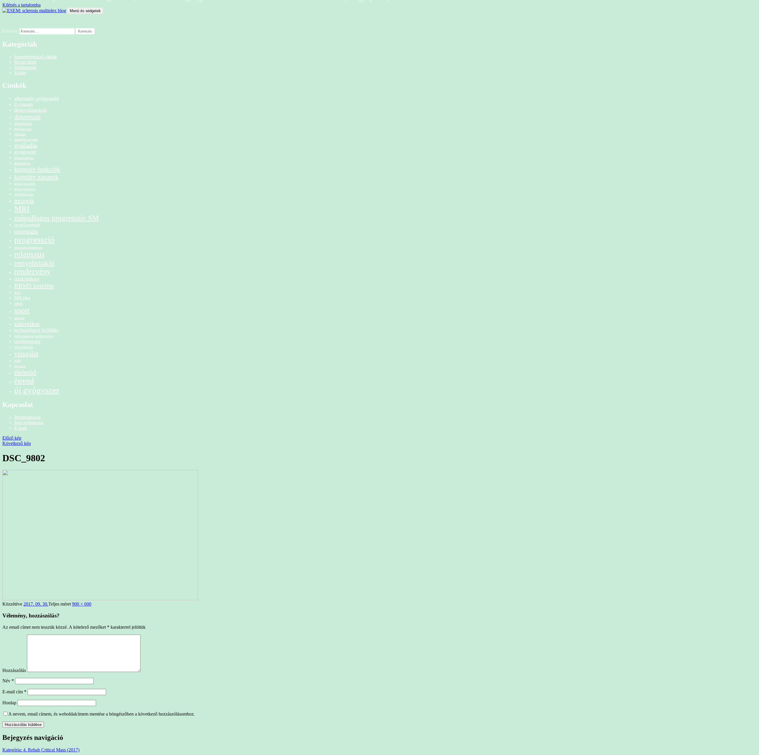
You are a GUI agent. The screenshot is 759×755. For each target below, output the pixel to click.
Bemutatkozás (27, 417)
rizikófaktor (26, 279)
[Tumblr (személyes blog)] (37, 17)
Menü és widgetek (85, 11)
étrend (24, 380)
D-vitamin (23, 104)
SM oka (22, 298)
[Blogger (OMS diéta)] (52, 17)
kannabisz (22, 163)
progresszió (34, 239)
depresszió (27, 116)
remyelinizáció (34, 263)
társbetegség (27, 341)
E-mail (20, 427)
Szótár (20, 72)
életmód (25, 372)
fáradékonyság (26, 139)
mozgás (24, 200)
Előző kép (11, 437)
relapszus (29, 254)
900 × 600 (81, 603)
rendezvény (32, 271)
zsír (17, 360)
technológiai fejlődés (36, 330)
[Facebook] (23, 17)
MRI (21, 209)
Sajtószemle (25, 67)
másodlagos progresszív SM (56, 218)
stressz (19, 318)
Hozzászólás (14, 670)
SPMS (18, 304)
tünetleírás (23, 346)
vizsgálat (26, 353)
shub (17, 292)
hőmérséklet (24, 158)
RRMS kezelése (34, 285)
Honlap (9, 702)
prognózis (26, 231)
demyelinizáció (30, 110)
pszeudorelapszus (28, 247)
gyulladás (25, 145)
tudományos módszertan (33, 336)
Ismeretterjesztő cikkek (35, 56)
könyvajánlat (25, 189)
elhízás (19, 134)
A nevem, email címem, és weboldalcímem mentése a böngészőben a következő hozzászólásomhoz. (101, 713)
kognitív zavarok (36, 177)
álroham (19, 366)
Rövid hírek (25, 62)
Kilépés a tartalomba (21, 4)
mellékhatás (24, 194)
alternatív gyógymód (36, 98)
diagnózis (23, 123)
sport (22, 310)
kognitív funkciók (37, 169)
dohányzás (22, 129)
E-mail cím (14, 691)
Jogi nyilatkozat (29, 422)
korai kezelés (24, 183)
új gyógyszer (36, 390)
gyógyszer (25, 152)
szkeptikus (27, 323)
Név (8, 680)
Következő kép (16, 443)
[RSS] (8, 17)
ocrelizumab (27, 225)
